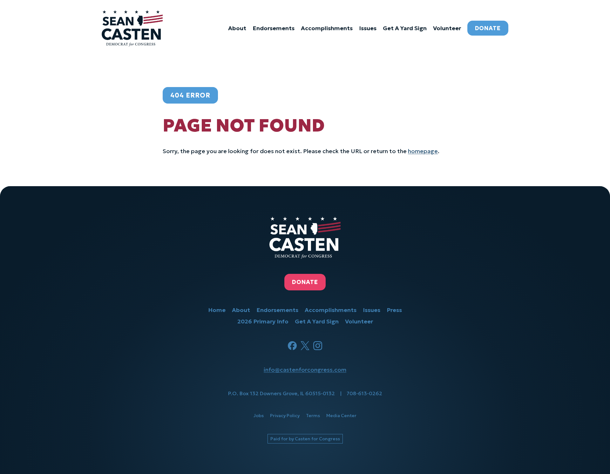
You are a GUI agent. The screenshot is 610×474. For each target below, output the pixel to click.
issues (367, 28)
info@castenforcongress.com (305, 369)
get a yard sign (405, 28)
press (394, 310)
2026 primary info (262, 321)
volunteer (447, 28)
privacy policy (285, 415)
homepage (423, 151)
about (237, 28)
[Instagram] (317, 345)
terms (313, 415)
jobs (259, 415)
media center (341, 415)
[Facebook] (292, 345)
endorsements (274, 28)
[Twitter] (305, 345)
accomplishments (327, 28)
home (217, 310)
